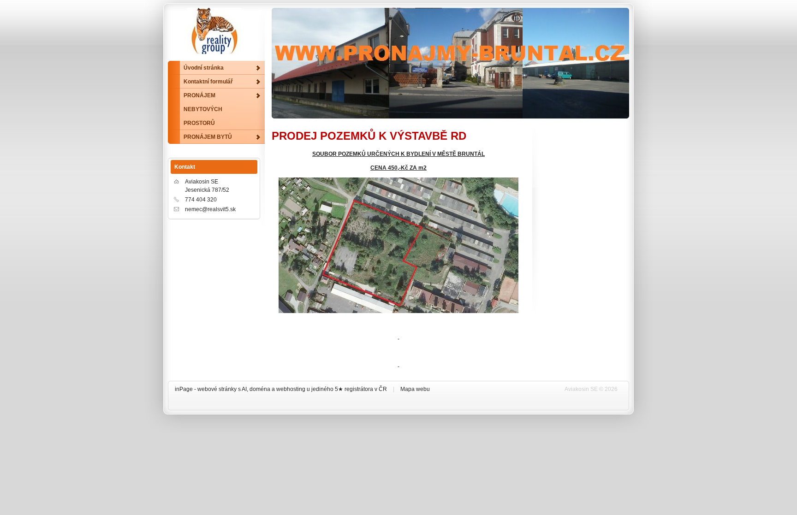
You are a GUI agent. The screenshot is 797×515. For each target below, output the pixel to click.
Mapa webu (415, 389)
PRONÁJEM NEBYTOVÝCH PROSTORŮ (203, 109)
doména (260, 389)
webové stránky (217, 389)
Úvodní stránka (204, 68)
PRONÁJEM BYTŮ (208, 137)
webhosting (290, 389)
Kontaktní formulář (208, 81)
